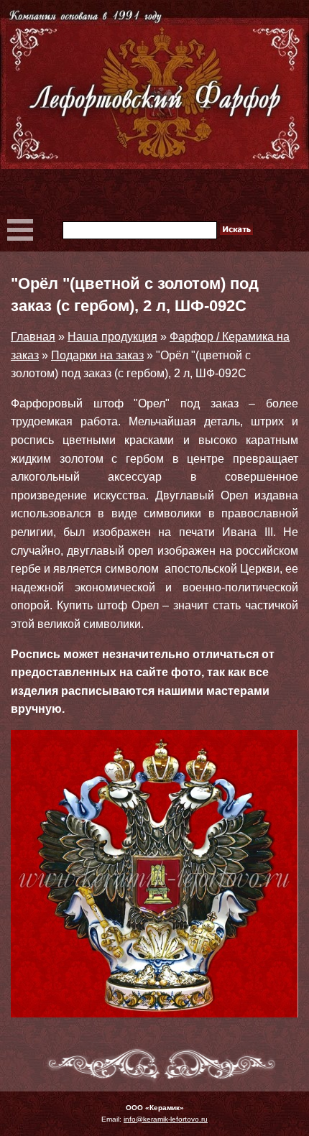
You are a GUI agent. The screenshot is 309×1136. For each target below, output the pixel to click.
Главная (33, 337)
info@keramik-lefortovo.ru (166, 1119)
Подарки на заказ (97, 355)
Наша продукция (112, 337)
